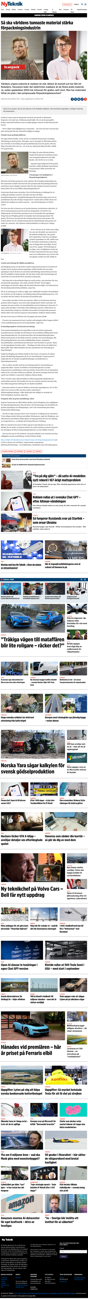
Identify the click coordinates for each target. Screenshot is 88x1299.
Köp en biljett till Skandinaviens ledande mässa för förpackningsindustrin (27, 440)
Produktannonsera (79, 1277)
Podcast (66, 9)
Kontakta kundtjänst (22, 1285)
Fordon (27, 9)
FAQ (15, 1293)
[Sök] (82, 4)
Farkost (20, 9)
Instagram (4, 1279)
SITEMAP (73, 1293)
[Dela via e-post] (78, 99)
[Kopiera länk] (82, 99)
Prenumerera (67, 4)
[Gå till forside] (24, 4)
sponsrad (19, 451)
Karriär (39, 9)
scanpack (29, 451)
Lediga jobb (46, 10)
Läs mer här (63, 1281)
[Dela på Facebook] (72, 99)
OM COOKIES (22, 1293)
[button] (82, 580)
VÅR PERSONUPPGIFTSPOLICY (38, 1293)
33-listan (72, 10)
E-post (62, 1248)
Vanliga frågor (20, 1287)
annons (38, 451)
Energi (8, 9)
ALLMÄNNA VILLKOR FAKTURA (59, 1293)
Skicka (63, 1256)
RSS (2, 1287)
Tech (2, 9)
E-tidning (54, 10)
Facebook (4, 1277)
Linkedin (3, 1283)
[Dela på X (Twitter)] (75, 99)
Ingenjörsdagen (82, 9)
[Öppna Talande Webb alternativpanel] (85, 99)
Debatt (33, 9)
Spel (60, 9)
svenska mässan (8, 451)
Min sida (18, 1277)
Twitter (3, 1281)
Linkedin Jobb (5, 1285)
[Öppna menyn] (85, 4)
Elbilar (14, 9)
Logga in (76, 4)
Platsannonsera (78, 1279)
